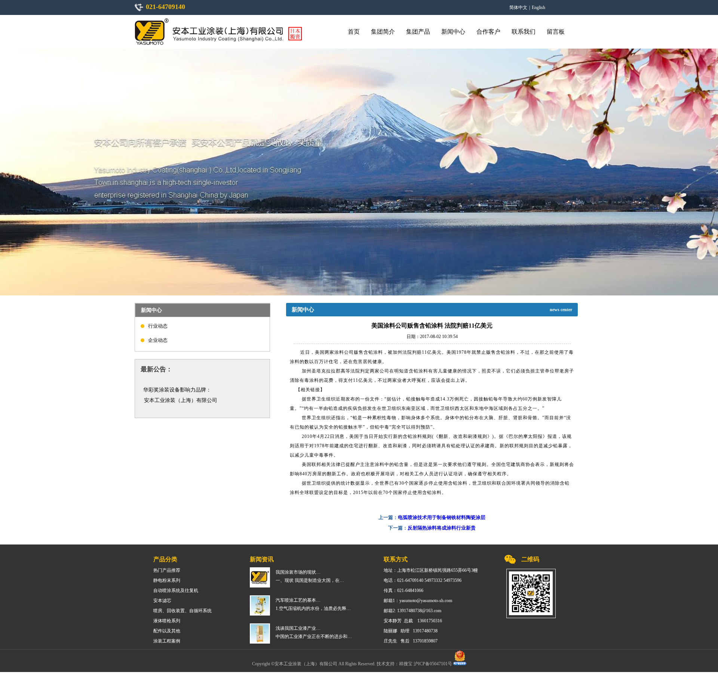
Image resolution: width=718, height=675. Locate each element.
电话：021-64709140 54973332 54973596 (422, 580)
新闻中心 (453, 31)
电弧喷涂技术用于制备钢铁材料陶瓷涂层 (441, 517)
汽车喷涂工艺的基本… (298, 600)
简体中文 (518, 7)
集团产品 (418, 31)
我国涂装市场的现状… (298, 572)
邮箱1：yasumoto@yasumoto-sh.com (418, 600)
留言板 (556, 31)
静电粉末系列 (166, 580)
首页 (354, 31)
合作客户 (488, 31)
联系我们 (524, 31)
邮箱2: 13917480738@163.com (412, 610)
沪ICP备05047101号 (433, 663)
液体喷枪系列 (166, 620)
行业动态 (158, 326)
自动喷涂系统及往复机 (175, 590)
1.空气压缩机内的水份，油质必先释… (313, 608)
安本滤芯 (162, 600)
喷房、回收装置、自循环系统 (182, 610)
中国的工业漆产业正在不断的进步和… (314, 636)
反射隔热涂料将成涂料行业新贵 (442, 528)
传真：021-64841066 (403, 590)
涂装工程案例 (166, 641)
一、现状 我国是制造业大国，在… (310, 580)
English (538, 7)
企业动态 (158, 340)
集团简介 (383, 31)
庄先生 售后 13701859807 (411, 641)
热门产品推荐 (166, 570)
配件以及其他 (166, 630)
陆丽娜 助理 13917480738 (411, 630)
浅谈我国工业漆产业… (298, 628)
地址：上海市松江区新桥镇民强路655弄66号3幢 (431, 570)
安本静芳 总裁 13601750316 (413, 620)
